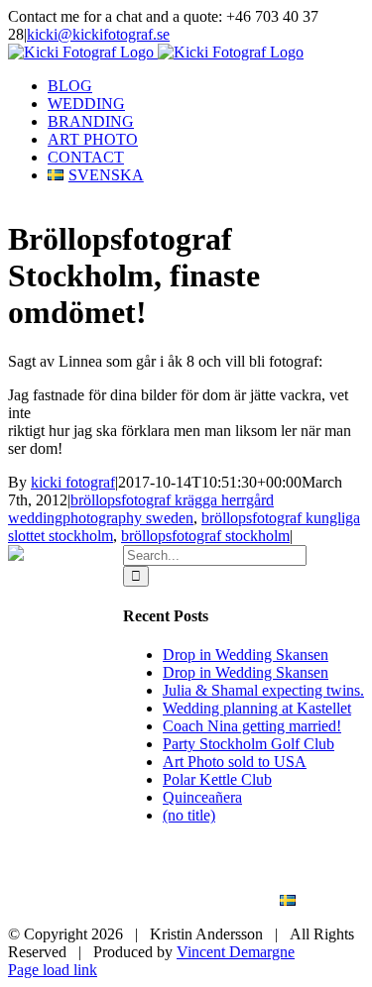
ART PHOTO (272, 883)
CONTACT (195, 901)
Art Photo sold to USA (235, 761)
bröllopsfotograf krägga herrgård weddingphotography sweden (141, 509)
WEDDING (278, 865)
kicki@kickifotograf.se (98, 34)
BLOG (173, 865)
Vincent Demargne (236, 951)
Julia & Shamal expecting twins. (263, 690)
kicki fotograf (73, 482)
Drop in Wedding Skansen (245, 654)
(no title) (189, 815)
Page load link (52, 969)
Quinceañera (202, 797)
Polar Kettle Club (217, 779)
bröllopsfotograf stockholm (205, 535)
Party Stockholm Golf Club (248, 743)
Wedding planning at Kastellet (257, 708)
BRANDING (145, 883)
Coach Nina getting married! (252, 725)
